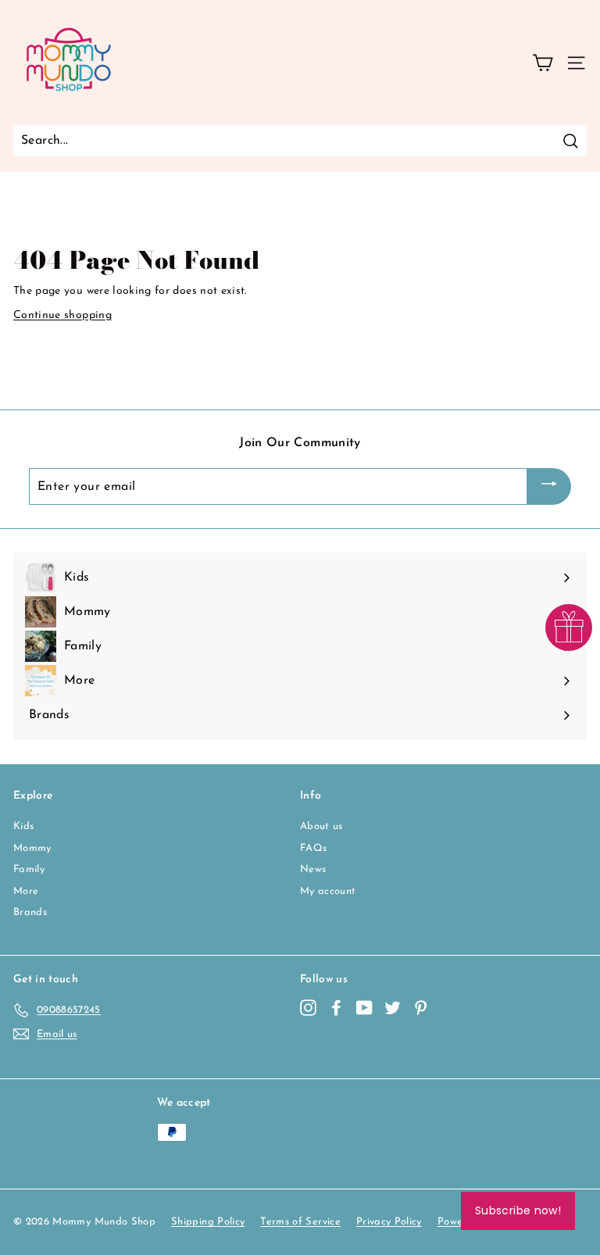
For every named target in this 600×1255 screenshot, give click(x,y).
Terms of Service (300, 1222)
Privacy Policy (389, 1222)
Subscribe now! (518, 1210)
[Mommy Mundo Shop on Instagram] (308, 1007)
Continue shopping (62, 315)
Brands (30, 912)
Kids (23, 826)
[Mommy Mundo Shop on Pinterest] (420, 1007)
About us (321, 826)
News (313, 869)
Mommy (32, 848)
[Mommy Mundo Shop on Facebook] (336, 1007)
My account (328, 891)
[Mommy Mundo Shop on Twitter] (392, 1007)
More (25, 891)
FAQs (313, 848)
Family (29, 869)
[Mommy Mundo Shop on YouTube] (364, 1007)
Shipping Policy (208, 1222)
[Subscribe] (549, 487)
